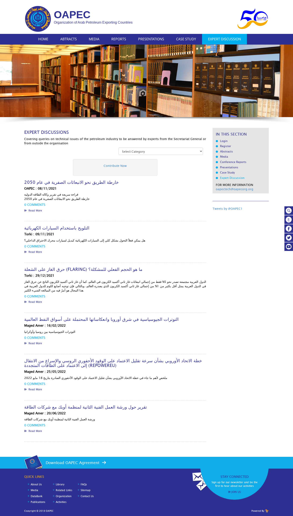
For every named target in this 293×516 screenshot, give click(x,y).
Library (60, 484)
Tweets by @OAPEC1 (228, 208)
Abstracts (226, 151)
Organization (63, 496)
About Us (36, 484)
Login (224, 141)
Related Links (64, 490)
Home (43, 39)
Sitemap (86, 490)
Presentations (151, 39)
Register (225, 146)
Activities (61, 502)
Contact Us (87, 496)
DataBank (36, 496)
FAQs (84, 484)
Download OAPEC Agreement (73, 463)
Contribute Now (115, 165)
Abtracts (68, 39)
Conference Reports (233, 162)
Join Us (236, 492)
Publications (38, 502)
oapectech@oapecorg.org (234, 189)
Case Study (186, 39)
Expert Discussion (224, 39)
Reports (118, 39)
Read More (35, 210)
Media (94, 39)
